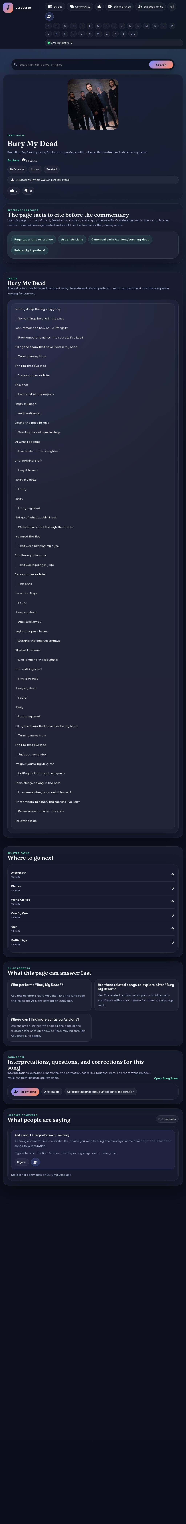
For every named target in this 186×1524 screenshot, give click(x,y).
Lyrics (35, 169)
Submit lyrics (119, 6)
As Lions (13, 160)
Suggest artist (150, 6)
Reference (17, 169)
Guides (55, 6)
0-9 (133, 33)
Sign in (21, 1162)
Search (161, 65)
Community (80, 6)
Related (51, 169)
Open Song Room (166, 1078)
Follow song (25, 1091)
